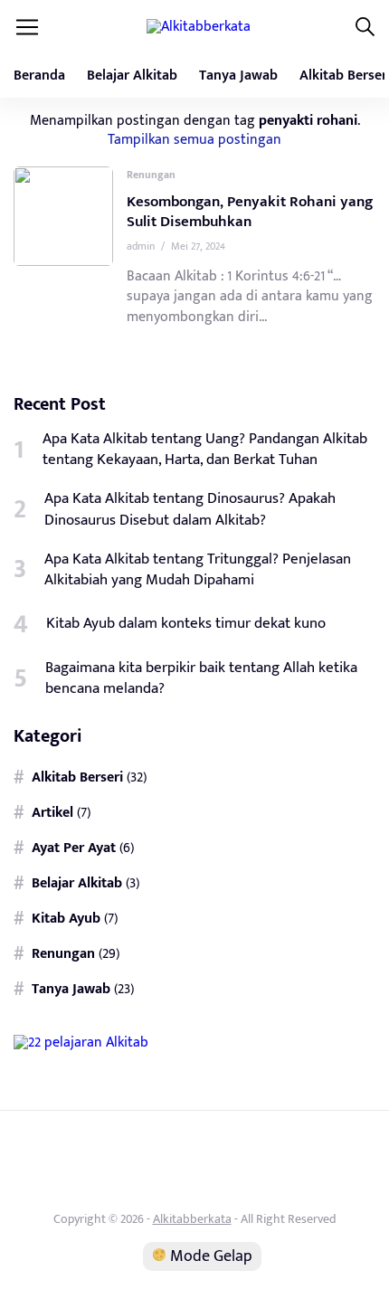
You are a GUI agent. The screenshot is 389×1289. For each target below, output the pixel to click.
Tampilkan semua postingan (194, 139)
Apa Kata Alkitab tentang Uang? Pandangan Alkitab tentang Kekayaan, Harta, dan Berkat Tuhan (205, 449)
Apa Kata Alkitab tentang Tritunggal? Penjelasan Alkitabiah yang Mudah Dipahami (197, 570)
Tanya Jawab (238, 75)
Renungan (151, 175)
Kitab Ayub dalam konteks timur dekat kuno (186, 623)
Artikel (52, 813)
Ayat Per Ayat (74, 848)
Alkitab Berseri (77, 778)
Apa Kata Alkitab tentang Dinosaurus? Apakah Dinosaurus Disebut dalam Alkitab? (190, 509)
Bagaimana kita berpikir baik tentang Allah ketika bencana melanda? (201, 678)
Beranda (39, 75)
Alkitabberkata (192, 1218)
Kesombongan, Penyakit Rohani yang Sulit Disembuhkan (250, 211)
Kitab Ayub (66, 919)
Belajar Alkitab (132, 75)
